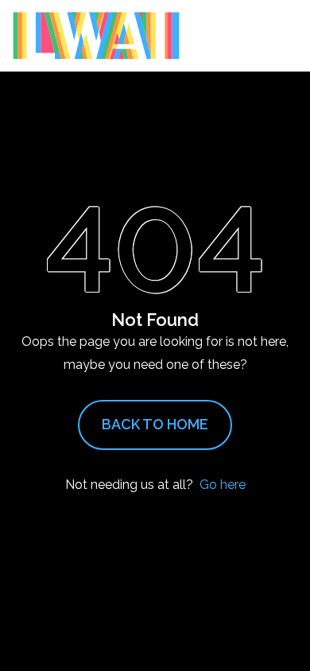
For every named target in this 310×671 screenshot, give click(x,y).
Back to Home (155, 424)
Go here (223, 484)
